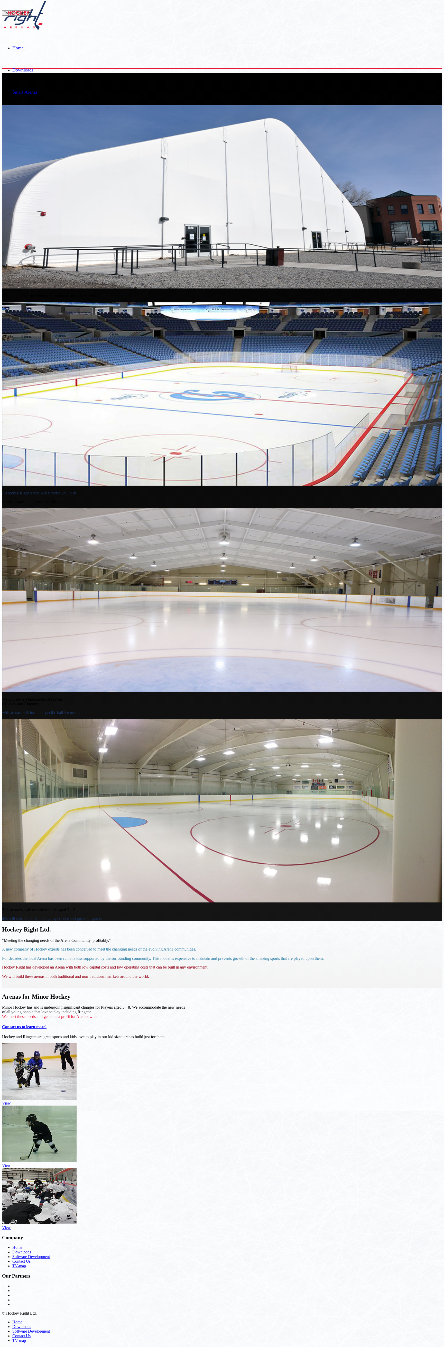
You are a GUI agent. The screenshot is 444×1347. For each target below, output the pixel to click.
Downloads (22, 70)
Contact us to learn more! (24, 1027)
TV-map (19, 1266)
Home (18, 47)
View (6, 1103)
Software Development (31, 1256)
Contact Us (21, 1261)
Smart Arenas (25, 92)
